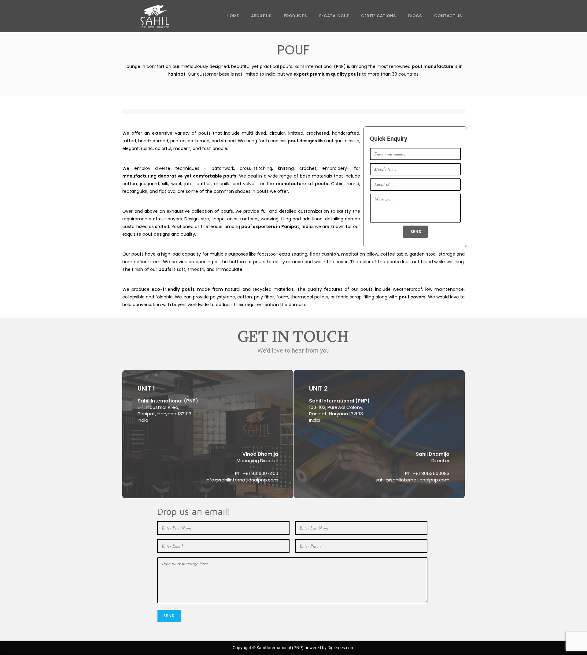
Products (295, 16)
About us (261, 16)
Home (233, 16)
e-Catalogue (334, 16)
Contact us (448, 16)
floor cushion (324, 254)
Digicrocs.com (340, 647)
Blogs (415, 16)
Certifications (378, 16)
